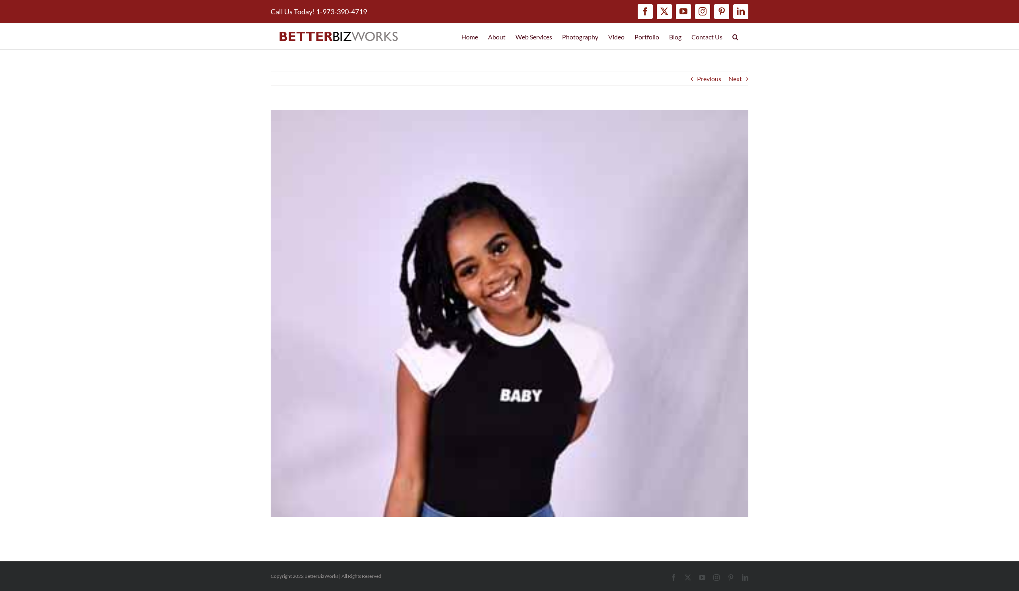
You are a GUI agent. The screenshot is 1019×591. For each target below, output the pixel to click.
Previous (709, 78)
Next (735, 78)
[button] (735, 36)
